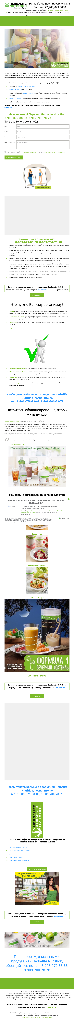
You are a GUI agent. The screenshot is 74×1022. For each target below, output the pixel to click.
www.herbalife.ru (23, 521)
